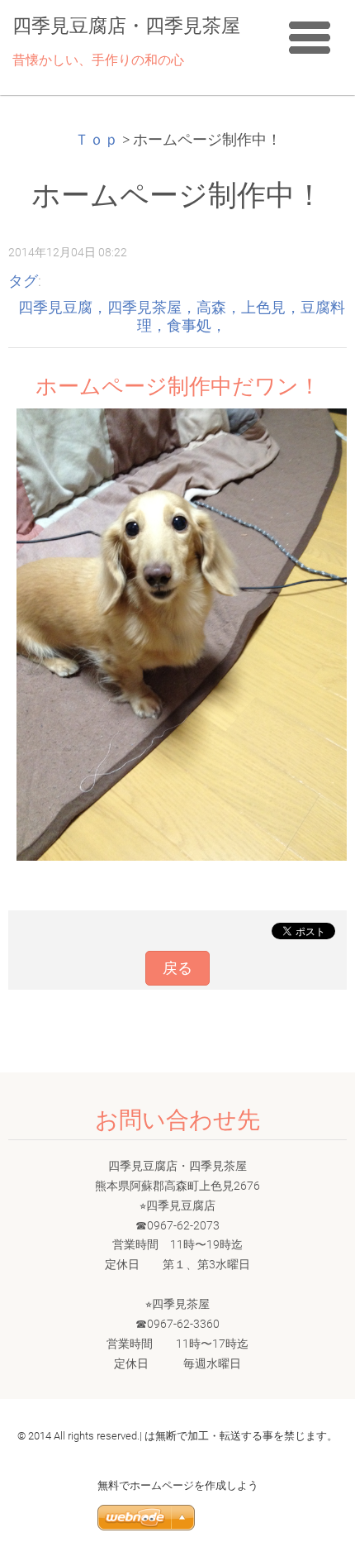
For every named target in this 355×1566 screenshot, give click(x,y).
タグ (23, 281)
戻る (177, 968)
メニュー (309, 37)
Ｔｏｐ (96, 139)
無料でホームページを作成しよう (177, 1485)
